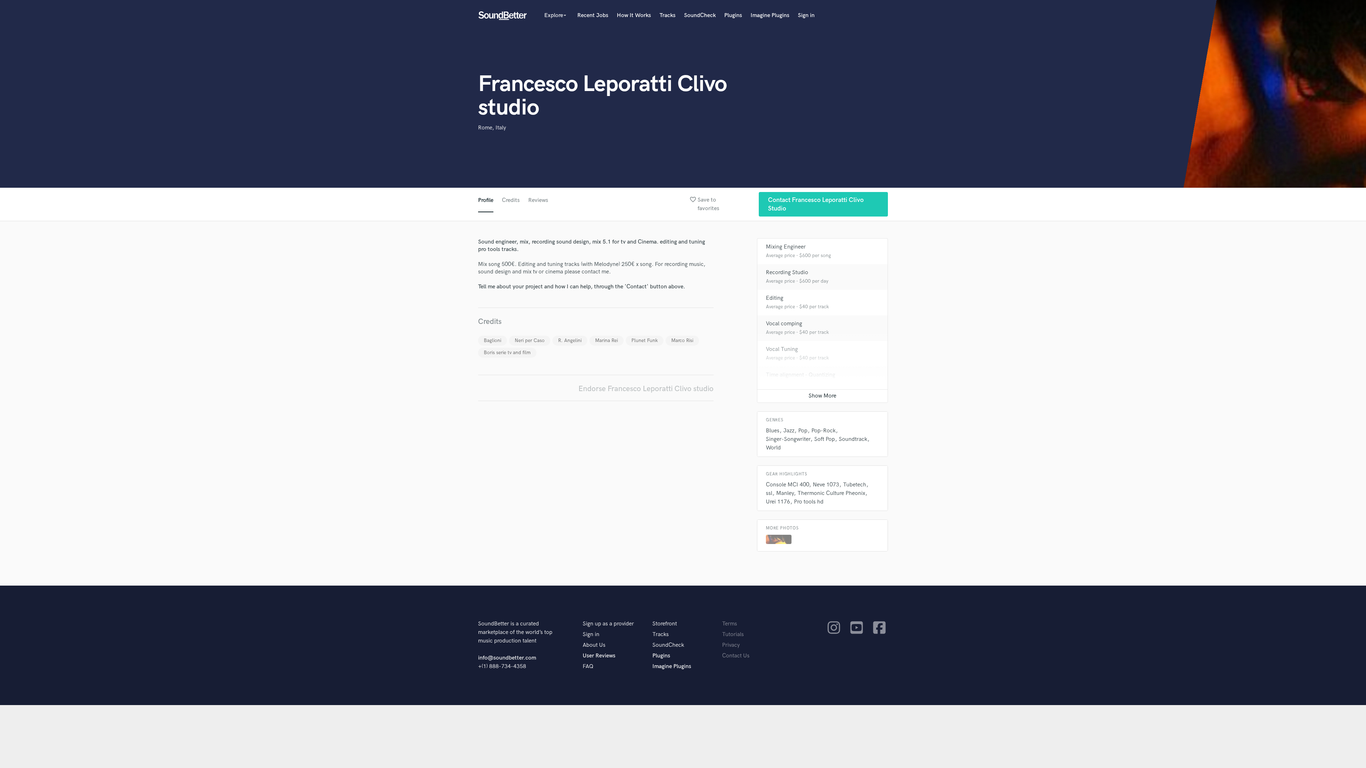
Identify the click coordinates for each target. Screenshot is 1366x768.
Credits (511, 200)
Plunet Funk (644, 340)
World (773, 447)
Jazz (788, 430)
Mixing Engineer (786, 247)
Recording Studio (787, 272)
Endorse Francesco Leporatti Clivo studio (646, 388)
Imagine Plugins (770, 15)
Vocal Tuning (782, 349)
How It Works (634, 15)
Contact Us (736, 655)
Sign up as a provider (608, 623)
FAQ (588, 666)
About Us (594, 645)
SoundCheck (700, 15)
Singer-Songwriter (788, 439)
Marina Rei (606, 340)
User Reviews (599, 655)
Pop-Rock (823, 430)
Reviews (538, 200)
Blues (772, 430)
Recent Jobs (592, 15)
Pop (803, 430)
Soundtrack (853, 439)
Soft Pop (824, 439)
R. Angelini (570, 340)
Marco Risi (682, 340)
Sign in (806, 15)
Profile (485, 200)
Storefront (664, 623)
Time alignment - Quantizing (800, 375)
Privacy (731, 645)
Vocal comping (784, 323)
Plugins (733, 15)
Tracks (668, 15)
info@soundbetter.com (507, 658)
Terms (729, 623)
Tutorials (733, 634)
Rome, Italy (492, 127)
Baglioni (492, 340)
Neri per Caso (530, 340)
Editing (774, 298)
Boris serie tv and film (507, 353)
